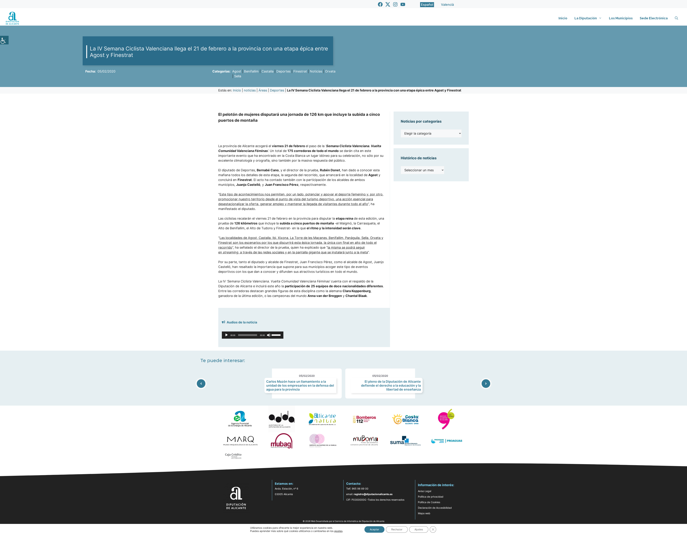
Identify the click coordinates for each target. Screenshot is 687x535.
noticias (250, 90)
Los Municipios (621, 18)
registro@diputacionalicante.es (373, 494)
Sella (237, 76)
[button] (676, 18)
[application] (252, 335)
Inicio (563, 18)
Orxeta (330, 71)
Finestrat (300, 71)
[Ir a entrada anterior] (201, 383)
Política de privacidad (430, 496)
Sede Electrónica (654, 18)
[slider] (277, 334)
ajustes (338, 530)
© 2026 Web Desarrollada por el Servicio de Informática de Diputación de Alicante (343, 521)
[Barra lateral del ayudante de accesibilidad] (4, 40)
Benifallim (251, 71)
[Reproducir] (226, 335)
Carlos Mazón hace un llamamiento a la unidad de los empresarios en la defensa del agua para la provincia (300, 385)
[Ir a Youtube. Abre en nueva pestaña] (402, 4)
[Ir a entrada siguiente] (485, 383)
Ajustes (419, 529)
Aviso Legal (424, 491)
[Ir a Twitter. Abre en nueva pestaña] (387, 4)
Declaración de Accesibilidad (435, 507)
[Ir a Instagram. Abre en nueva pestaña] (395, 4)
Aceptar (374, 529)
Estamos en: (284, 483)
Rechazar (396, 529)
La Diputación (585, 18)
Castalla (268, 71)
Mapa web (424, 513)
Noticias (316, 71)
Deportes (283, 71)
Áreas (263, 90)
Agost (236, 71)
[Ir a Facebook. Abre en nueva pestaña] (380, 4)
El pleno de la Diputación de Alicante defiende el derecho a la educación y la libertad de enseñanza (391, 385)
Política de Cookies (429, 502)
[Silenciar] (269, 335)
